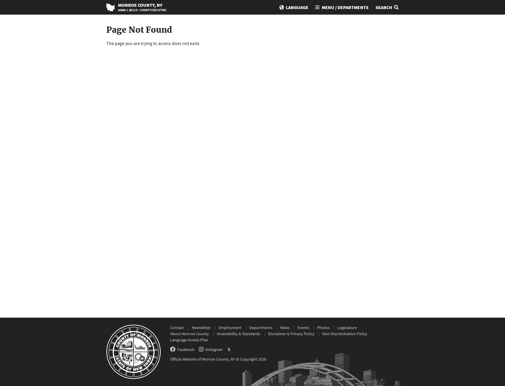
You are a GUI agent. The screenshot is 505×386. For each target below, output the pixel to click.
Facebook (185, 349)
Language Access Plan (189, 339)
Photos (323, 327)
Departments (260, 327)
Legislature (347, 327)
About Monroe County (189, 333)
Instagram (214, 349)
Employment (230, 327)
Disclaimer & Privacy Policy (291, 333)
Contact (177, 327)
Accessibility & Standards (238, 333)
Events (303, 327)
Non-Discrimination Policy (344, 333)
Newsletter (201, 327)
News (285, 327)
